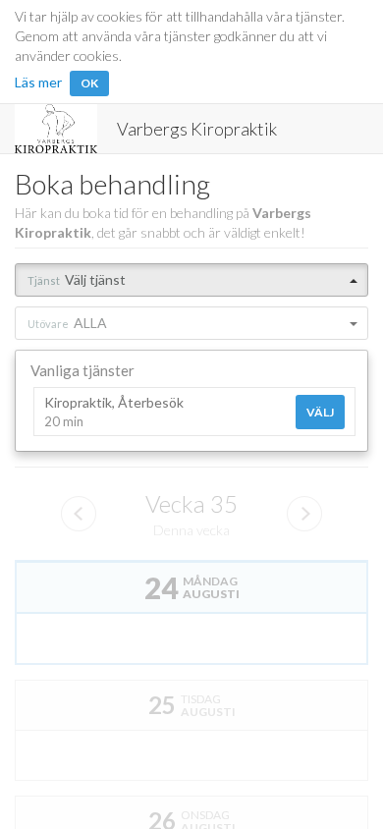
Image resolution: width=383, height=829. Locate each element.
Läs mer (38, 82)
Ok (89, 83)
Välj (320, 412)
